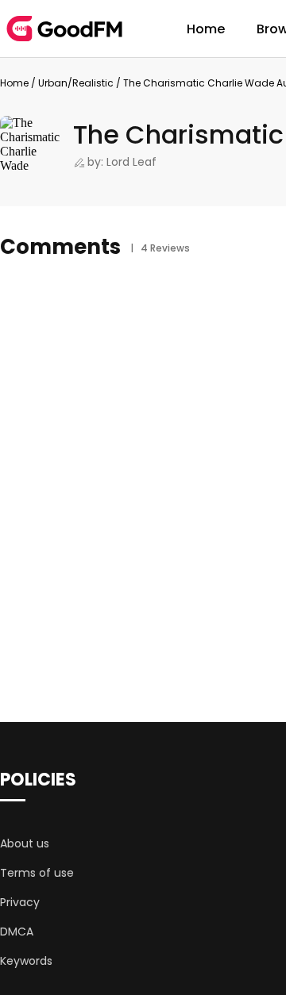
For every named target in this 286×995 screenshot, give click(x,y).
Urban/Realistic (76, 83)
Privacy (20, 902)
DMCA (16, 931)
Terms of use (37, 873)
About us (24, 843)
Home (206, 29)
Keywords (26, 961)
